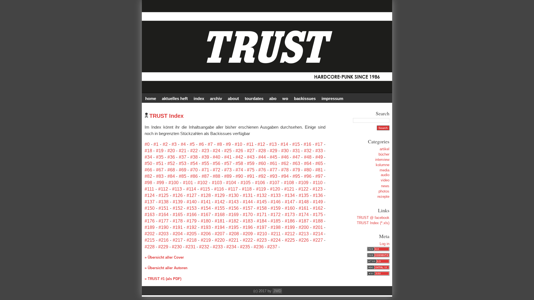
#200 (304, 227)
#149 (318, 201)
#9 (228, 144)
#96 (308, 176)
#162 (318, 208)
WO (285, 98)
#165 (178, 214)
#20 (171, 150)
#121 (289, 189)
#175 (318, 214)
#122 (303, 189)
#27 (250, 150)
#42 (239, 157)
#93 (273, 176)
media (384, 170)
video (385, 180)
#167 (206, 214)
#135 (304, 195)
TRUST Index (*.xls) (373, 223)
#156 (234, 208)
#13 (273, 144)
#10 (238, 144)
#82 (148, 176)
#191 (178, 227)
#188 (318, 221)
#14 (284, 144)
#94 (285, 176)
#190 (164, 227)
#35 (160, 157)
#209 (248, 233)
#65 (319, 163)
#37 (182, 157)
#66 (148, 170)
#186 (290, 221)
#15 (296, 144)
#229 (163, 246)
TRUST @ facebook (373, 218)
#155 (220, 208)
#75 (250, 170)
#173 (290, 214)
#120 (275, 189)
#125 (164, 195)
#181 (220, 221)
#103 (217, 182)
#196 (248, 227)
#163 (150, 214)
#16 (307, 144)
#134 (290, 195)
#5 (192, 144)
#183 (248, 221)
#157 (248, 208)
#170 (248, 214)
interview (382, 160)
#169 (234, 214)
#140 (192, 201)
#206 (206, 233)
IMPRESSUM (332, 98)
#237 (272, 246)
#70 (194, 170)
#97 (319, 176)
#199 (290, 227)
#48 (308, 157)
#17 (319, 144)
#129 (220, 195)
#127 (192, 195)
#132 (262, 195)
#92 (262, 176)
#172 (276, 214)
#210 (262, 233)
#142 (220, 201)
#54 (194, 163)
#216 (164, 240)
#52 (171, 163)
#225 (290, 240)
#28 (262, 150)
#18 (148, 150)
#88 (216, 176)
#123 (318, 189)
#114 (191, 189)
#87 (205, 176)
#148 (304, 201)
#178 (178, 221)
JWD (277, 291)
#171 (262, 214)
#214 (318, 233)
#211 (276, 233)
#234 (231, 246)
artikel (384, 149)
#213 (304, 233)
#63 (296, 163)
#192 (192, 227)
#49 (319, 157)
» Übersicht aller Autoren (166, 268)
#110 (318, 182)
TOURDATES (254, 98)
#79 (296, 170)
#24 (216, 150)
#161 (304, 208)
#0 (147, 144)
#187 (304, 221)
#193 (206, 227)
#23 (205, 150)
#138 (164, 201)
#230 (177, 246)
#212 (290, 233)
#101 (188, 182)
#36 (171, 157)
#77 (273, 170)
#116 (219, 189)
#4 (183, 144)
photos (384, 191)
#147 (290, 201)
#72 (216, 170)
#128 (206, 195)
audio (385, 175)
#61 (273, 163)
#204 (178, 233)
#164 (164, 214)
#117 (233, 189)
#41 (228, 157)
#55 (205, 163)
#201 (318, 227)
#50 (148, 163)
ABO (272, 98)
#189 (150, 227)
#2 (165, 144)
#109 (303, 182)
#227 (318, 240)
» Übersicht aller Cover (164, 257)
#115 (205, 189)
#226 (304, 240)
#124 (150, 195)
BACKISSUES (305, 98)
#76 (262, 170)
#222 (248, 240)
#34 (148, 157)
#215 (150, 240)
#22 (194, 150)
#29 (273, 150)
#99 (160, 182)
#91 (250, 176)
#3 (174, 144)
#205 (192, 233)
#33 (319, 150)
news (385, 186)
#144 (248, 201)
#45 (273, 157)
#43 (250, 157)
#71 (205, 170)
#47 (296, 157)
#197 (262, 227)
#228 (150, 246)
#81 (319, 170)
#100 (174, 182)
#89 (228, 176)
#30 (285, 150)
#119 (261, 189)
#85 (182, 176)
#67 (160, 170)
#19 (160, 150)
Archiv (216, 98)
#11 (250, 144)
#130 (234, 195)
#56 (216, 163)
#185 (276, 221)
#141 (206, 201)
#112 (163, 189)
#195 (234, 227)
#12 (261, 144)
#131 (248, 195)
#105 (246, 182)
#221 (234, 240)
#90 (239, 176)
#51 (160, 163)
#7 (210, 144)
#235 (245, 246)
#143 (234, 201)
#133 (276, 195)
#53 (182, 163)
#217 (178, 240)
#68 (171, 170)
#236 (259, 246)
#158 (262, 208)
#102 (202, 182)
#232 (204, 246)
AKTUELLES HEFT (175, 98)
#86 (194, 176)
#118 (247, 189)
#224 (276, 240)
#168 (220, 214)
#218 (192, 240)
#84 (171, 176)
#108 (289, 182)
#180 (206, 221)
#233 (218, 246)
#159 (276, 208)
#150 (150, 208)
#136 (318, 195)
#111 (149, 189)
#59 (250, 163)
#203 (164, 233)
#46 (285, 157)
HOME (150, 98)
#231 (191, 246)
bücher (384, 154)
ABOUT (233, 98)
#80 (308, 170)
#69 (182, 170)
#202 (150, 233)
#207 (220, 233)
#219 (206, 240)
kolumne (382, 165)
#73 (228, 170)
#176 (150, 221)
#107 (275, 182)
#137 (150, 201)
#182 (234, 221)
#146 (276, 201)
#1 (156, 144)
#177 (164, 221)
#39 (205, 157)
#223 (262, 240)
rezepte (383, 196)
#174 (304, 214)
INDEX (199, 98)
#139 (178, 201)
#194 (220, 227)
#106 (260, 182)
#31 (296, 150)
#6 (201, 144)
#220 (220, 240)
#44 (262, 157)
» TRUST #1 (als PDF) (163, 279)
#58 (239, 163)
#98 (148, 182)
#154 (206, 208)
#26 (239, 150)
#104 (231, 182)
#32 (308, 150)
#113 (177, 189)
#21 (182, 150)
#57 (228, 163)
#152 (178, 208)
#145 (262, 201)
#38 (194, 157)
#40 (216, 157)
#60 (262, 163)
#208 (234, 233)
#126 (178, 195)
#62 (285, 163)
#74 (239, 170)
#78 (285, 170)
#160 (290, 208)
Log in (384, 244)
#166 (192, 214)
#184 (262, 221)
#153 (192, 208)
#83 (160, 176)
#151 (164, 208)
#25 (228, 150)
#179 (192, 221)
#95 (296, 176)
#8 (219, 144)
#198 (276, 227)
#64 (308, 163)
